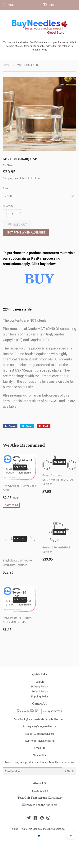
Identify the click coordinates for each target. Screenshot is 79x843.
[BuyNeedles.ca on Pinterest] (42, 818)
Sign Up (69, 771)
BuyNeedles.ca (56, 828)
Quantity (8, 206)
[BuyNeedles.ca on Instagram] (48, 818)
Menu (11, 4)
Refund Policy (39, 691)
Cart (51, 4)
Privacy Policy (39, 686)
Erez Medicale (39, 790)
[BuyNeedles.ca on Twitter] (29, 818)
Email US (39, 747)
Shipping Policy (39, 696)
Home (6, 65)
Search (39, 681)
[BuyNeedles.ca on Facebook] (35, 818)
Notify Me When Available (26, 232)
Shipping (8, 178)
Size (5, 188)
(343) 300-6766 (52, 711)
